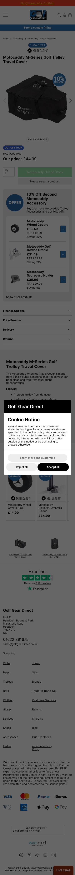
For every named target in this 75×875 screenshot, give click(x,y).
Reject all (22, 467)
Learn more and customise (37, 457)
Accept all (53, 467)
